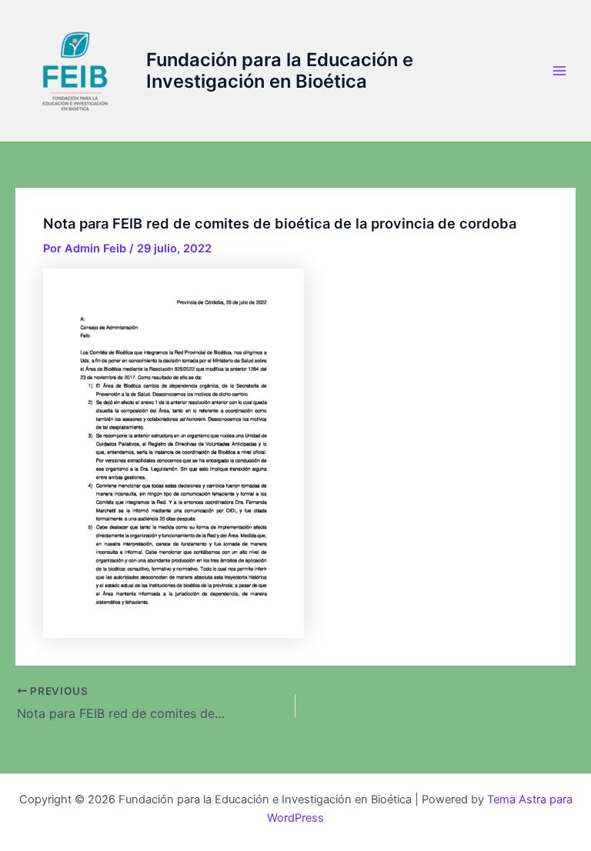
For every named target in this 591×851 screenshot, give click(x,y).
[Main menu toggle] (559, 71)
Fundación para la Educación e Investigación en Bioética (279, 70)
